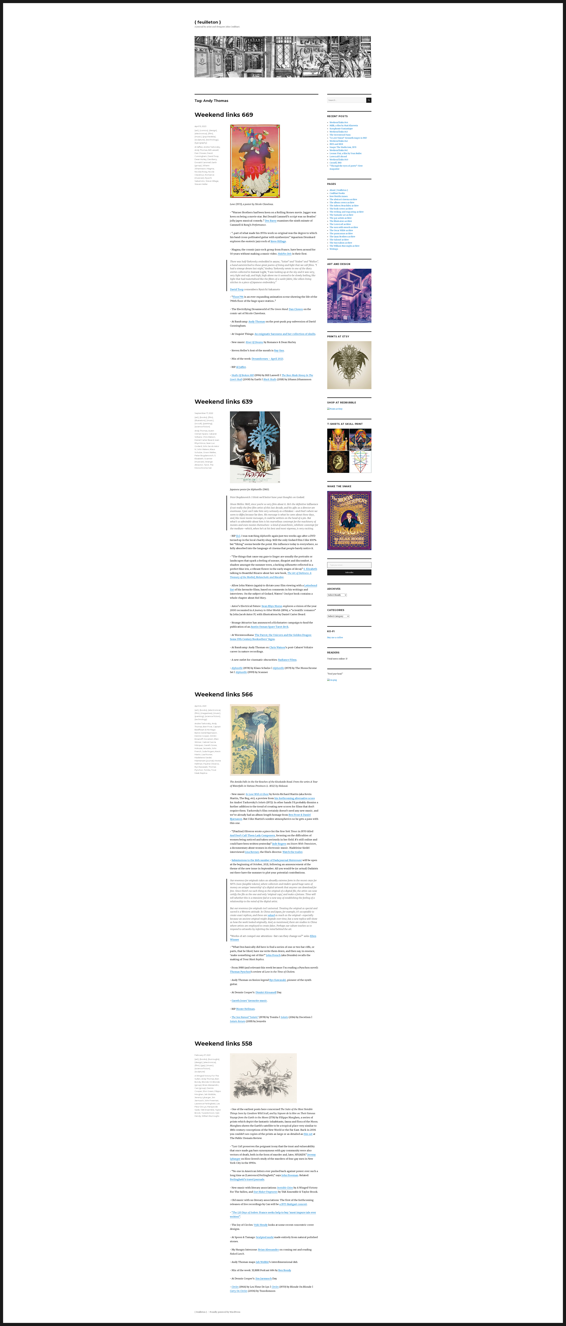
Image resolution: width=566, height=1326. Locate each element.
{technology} (212, 139)
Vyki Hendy (261, 1224)
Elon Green (208, 1091)
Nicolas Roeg (201, 172)
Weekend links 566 (224, 694)
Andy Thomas (257, 321)
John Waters (203, 449)
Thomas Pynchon (240, 971)
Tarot (206, 465)
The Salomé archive (339, 240)
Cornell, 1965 (336, 163)
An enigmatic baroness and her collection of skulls (285, 333)
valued (271, 915)
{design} (213, 130)
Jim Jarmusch (264, 1278)
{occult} (198, 423)
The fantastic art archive (341, 215)
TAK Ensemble (207, 1110)
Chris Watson (277, 647)
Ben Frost (207, 726)
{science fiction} (202, 426)
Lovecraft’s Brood (338, 156)
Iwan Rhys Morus (272, 606)
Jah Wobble (262, 1262)
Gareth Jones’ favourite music (249, 1000)
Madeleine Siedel (203, 757)
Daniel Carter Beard (204, 440)
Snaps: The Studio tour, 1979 (343, 147)
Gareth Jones (210, 745)
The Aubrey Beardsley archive (344, 205)
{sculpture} (200, 139)
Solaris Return (237, 1021)
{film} (210, 133)
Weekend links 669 (224, 114)
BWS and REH (336, 144)
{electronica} (201, 133)
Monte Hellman (245, 1008)
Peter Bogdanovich (204, 455)
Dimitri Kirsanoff (266, 992)
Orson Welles (209, 452)
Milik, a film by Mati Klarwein (344, 125)
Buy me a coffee (335, 637)
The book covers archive (341, 209)
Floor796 (238, 296)
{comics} (204, 130)
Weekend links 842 (339, 141)
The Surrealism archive (341, 243)
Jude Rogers (279, 843)
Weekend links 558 (223, 1043)
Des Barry (271, 220)
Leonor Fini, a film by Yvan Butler (346, 153)
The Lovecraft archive (340, 224)
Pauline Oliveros (211, 764)
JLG (238, 535)
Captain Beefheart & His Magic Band (208, 729)
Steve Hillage (278, 241)
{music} (198, 136)
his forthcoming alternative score (294, 798)
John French (273, 955)
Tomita (207, 770)
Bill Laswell (213, 150)
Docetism (208, 739)
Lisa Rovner (252, 851)
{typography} (201, 143)
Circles (235, 1286)
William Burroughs (210, 1116)
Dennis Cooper (202, 736)
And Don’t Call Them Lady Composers (252, 835)
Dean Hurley (201, 159)
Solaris (284, 1017)
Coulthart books (337, 193)
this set (308, 1133)
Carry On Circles (238, 1290)
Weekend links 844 (339, 122)
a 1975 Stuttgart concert (293, 1204)
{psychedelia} (209, 136)
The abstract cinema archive (343, 199)
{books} (203, 417)
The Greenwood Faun (340, 135)
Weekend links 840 (339, 159)
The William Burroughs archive (344, 246)
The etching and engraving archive (347, 212)
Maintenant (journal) (204, 760)
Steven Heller (201, 184)
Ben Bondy (284, 1270)
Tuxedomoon (207, 1113)
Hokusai (198, 748)
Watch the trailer (292, 851)
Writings (334, 249)
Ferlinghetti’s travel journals (247, 1179)
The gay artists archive (341, 218)
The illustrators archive (341, 221)
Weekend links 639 (224, 401)
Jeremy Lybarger (203, 1097)
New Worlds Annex (339, 196)
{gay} (202, 1065)
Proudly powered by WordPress (225, 1312)
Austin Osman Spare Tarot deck (269, 626)
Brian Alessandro (268, 1249)
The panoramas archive (341, 233)
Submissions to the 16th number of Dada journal (267, 860)
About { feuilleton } (339, 190)
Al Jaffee (241, 366)
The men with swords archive (344, 227)
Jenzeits (207, 748)
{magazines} (206, 713)
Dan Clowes (296, 309)
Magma (210, 168)
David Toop (237, 289)
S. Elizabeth (310, 568)
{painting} (207, 423)
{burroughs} (213, 1059)
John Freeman (290, 1175)
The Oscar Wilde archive (341, 230)
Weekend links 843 (339, 132)
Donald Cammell (203, 162)
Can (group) (200, 1088)
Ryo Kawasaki (277, 979)
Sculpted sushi (265, 1237)
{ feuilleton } (208, 22)
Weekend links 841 (339, 150)
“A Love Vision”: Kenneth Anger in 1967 (348, 138)
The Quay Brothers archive (342, 236)
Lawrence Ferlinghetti (205, 1103)
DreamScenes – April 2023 (267, 358)
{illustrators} (200, 420)
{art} (197, 130)
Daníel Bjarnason (209, 733)
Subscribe (349, 572)
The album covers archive (342, 202)
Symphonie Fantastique (341, 128)
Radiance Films (287, 659)
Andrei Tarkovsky (212, 147)
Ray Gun (279, 350)
